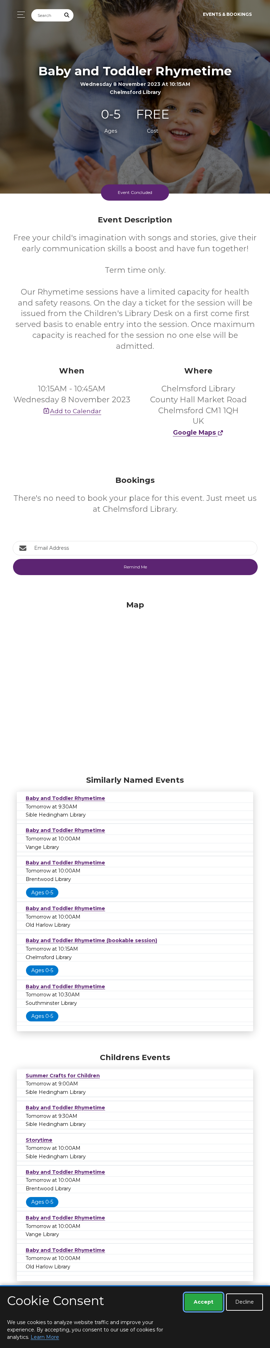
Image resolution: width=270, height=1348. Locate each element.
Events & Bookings (227, 14)
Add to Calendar (75, 411)
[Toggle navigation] (19, 14)
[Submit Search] (67, 15)
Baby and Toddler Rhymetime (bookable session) (91, 940)
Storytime (39, 1140)
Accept (203, 1302)
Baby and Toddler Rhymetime (65, 798)
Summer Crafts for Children (63, 1075)
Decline (244, 1302)
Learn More (45, 1337)
